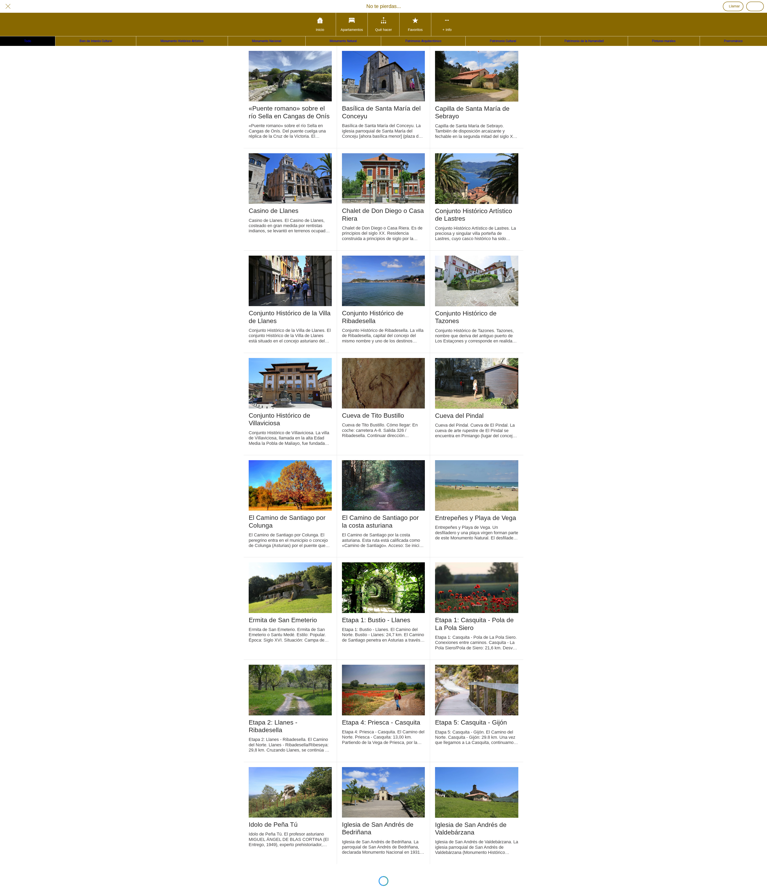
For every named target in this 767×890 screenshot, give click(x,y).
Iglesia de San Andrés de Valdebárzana (471, 828)
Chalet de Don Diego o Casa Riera (383, 214)
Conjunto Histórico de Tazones (466, 317)
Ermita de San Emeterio (283, 620)
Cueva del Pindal (459, 415)
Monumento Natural (343, 41)
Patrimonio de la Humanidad (584, 41)
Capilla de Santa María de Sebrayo (472, 112)
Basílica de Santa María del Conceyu (381, 112)
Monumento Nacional (266, 41)
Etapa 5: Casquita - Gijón (471, 722)
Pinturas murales (664, 41)
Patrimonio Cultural (503, 41)
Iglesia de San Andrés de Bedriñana (377, 828)
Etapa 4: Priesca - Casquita (381, 722)
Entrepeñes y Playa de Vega (475, 517)
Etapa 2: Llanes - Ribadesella (273, 726)
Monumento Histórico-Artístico (182, 41)
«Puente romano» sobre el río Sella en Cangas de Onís (289, 112)
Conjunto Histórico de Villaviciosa (279, 419)
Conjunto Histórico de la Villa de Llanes (290, 317)
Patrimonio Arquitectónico (423, 41)
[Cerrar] (8, 6)
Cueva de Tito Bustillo (373, 415)
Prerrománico (733, 41)
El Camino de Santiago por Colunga (287, 521)
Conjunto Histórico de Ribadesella (372, 317)
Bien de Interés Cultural (95, 41)
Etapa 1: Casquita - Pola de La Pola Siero (474, 623)
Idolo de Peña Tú (273, 824)
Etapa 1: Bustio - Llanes (376, 620)
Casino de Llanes (273, 210)
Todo (27, 41)
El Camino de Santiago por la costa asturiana (380, 521)
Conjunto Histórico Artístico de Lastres (473, 214)
